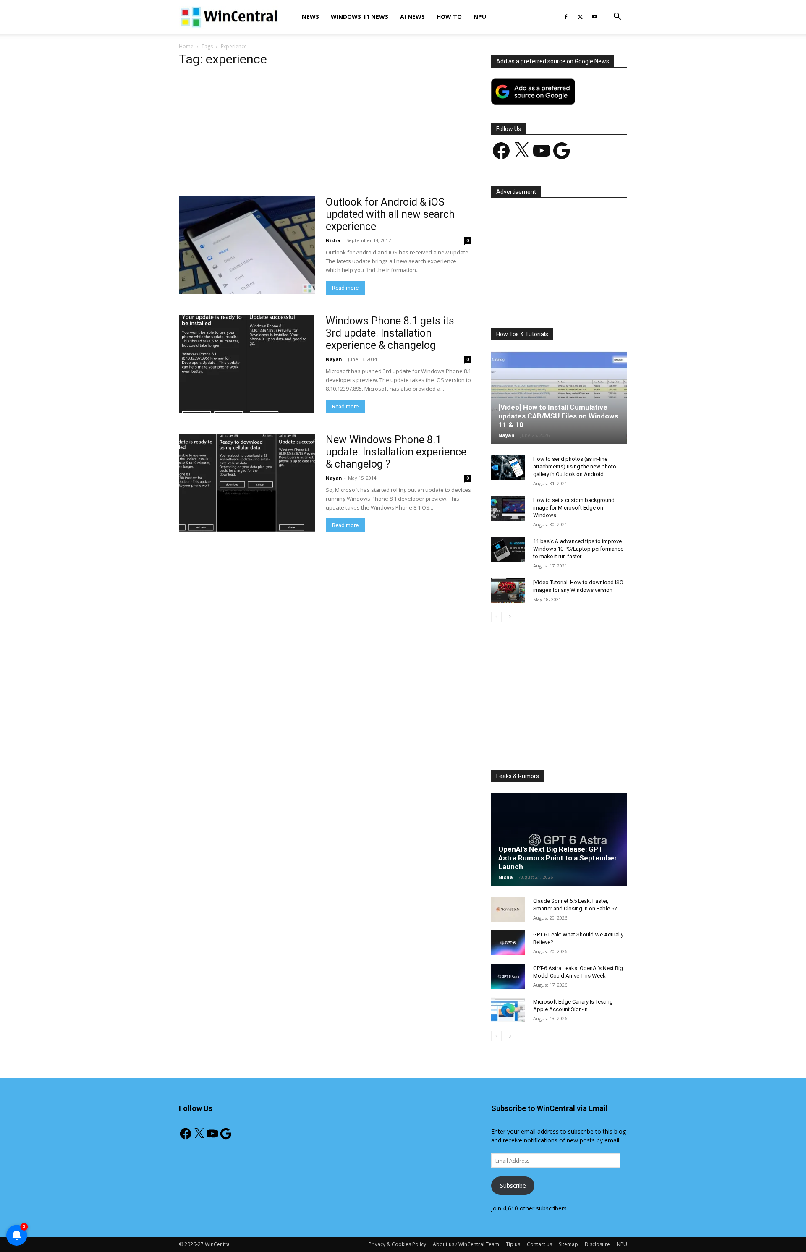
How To (449, 17)
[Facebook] (566, 17)
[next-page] (510, 617)
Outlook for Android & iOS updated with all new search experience (390, 214)
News (310, 17)
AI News (412, 17)
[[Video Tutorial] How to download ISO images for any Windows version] (508, 590)
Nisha (333, 240)
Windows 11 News (359, 17)
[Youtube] (594, 17)
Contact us (539, 1244)
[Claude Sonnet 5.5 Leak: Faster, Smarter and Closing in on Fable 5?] (508, 909)
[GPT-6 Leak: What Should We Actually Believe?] (508, 942)
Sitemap (568, 1244)
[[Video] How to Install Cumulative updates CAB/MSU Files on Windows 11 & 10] (559, 397)
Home (186, 46)
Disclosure (597, 1244)
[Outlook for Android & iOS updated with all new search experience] (247, 245)
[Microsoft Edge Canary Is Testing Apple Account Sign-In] (508, 1009)
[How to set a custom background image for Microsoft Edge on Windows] (508, 508)
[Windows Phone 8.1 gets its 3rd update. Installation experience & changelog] (247, 364)
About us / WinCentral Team (466, 1244)
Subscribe (513, 1185)
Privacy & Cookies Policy (397, 1244)
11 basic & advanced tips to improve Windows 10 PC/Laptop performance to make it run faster (578, 548)
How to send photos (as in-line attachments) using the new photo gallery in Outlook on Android (574, 466)
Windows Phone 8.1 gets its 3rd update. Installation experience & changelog (390, 333)
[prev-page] (496, 617)
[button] (617, 17)
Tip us (513, 1244)
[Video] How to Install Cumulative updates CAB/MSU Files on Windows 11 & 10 (558, 416)
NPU (480, 17)
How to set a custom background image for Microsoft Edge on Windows (574, 507)
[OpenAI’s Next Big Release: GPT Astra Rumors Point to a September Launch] (559, 839)
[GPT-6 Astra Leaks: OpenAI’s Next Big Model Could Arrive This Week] (508, 976)
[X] (580, 17)
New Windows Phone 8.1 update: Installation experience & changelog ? (396, 452)
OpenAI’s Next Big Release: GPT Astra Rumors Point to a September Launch (557, 858)
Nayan (334, 359)
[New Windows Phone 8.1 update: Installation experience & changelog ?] (247, 483)
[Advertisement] (325, 134)
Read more (345, 288)
